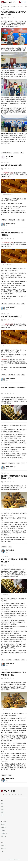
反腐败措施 (4, 833)
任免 (15, 6)
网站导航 (3, 845)
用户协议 (3, 824)
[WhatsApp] (5, 18)
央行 (23, 463)
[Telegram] (8, 18)
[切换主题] (20, 2)
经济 (18, 220)
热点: (1, 6)
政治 (2, 806)
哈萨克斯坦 (12, 220)
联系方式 (3, 848)
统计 (3, 660)
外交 (22, 152)
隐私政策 (3, 827)
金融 (23, 220)
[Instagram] (2, 18)
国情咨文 (21, 6)
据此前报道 (4, 359)
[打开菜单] (25, 2)
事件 (18, 6)
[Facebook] (11, 18)
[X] (14, 18)
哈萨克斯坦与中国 (6, 152)
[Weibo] (12, 794)
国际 (2, 815)
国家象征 (3, 830)
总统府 (11, 6)
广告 (2, 851)
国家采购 (3, 836)
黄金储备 (16, 152)
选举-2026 (6, 6)
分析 (2, 809)
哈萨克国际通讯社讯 (7, 173)
